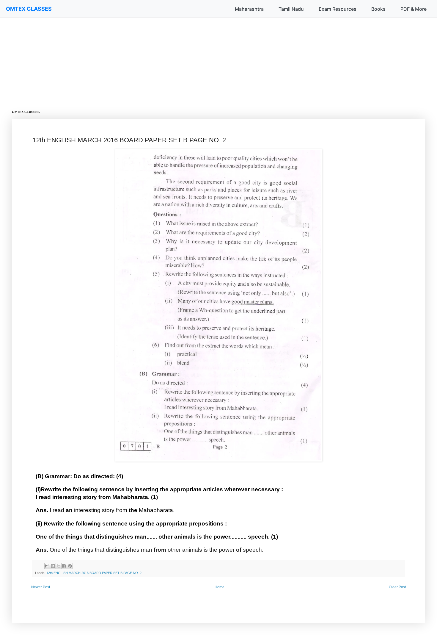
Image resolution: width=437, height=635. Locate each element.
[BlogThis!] (53, 566)
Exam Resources (337, 9)
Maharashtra (249, 9)
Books (378, 9)
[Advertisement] (190, 59)
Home (219, 587)
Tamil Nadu (291, 9)
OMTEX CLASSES (29, 9)
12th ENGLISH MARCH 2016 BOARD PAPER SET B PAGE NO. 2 (94, 573)
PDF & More (413, 9)
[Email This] (47, 566)
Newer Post (40, 587)
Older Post (397, 587)
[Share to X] (59, 566)
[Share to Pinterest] (70, 566)
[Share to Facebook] (64, 566)
